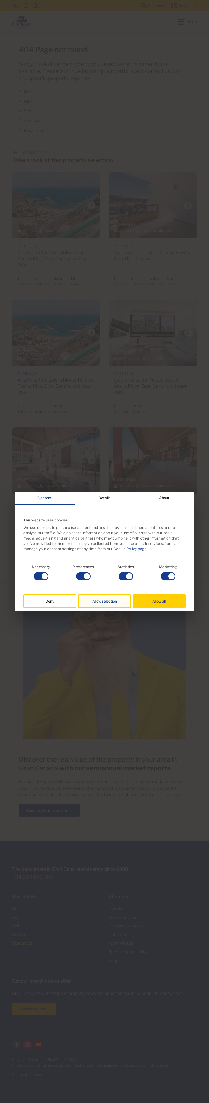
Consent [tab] (44, 498)
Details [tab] (104, 498)
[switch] (83, 576)
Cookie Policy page (130, 549)
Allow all (159, 601)
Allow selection (104, 601)
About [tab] (164, 498)
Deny (50, 601)
